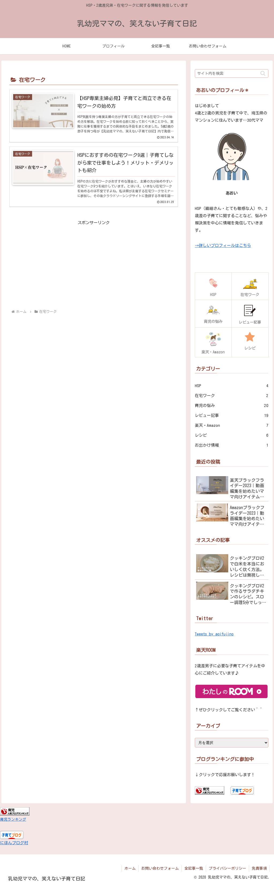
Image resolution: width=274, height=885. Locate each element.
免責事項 (259, 868)
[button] (263, 73)
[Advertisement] (93, 263)
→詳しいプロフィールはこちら (223, 245)
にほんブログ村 (14, 843)
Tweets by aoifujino (214, 634)
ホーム (130, 868)
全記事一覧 (193, 868)
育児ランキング (13, 819)
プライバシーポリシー (227, 868)
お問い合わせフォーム (160, 868)
